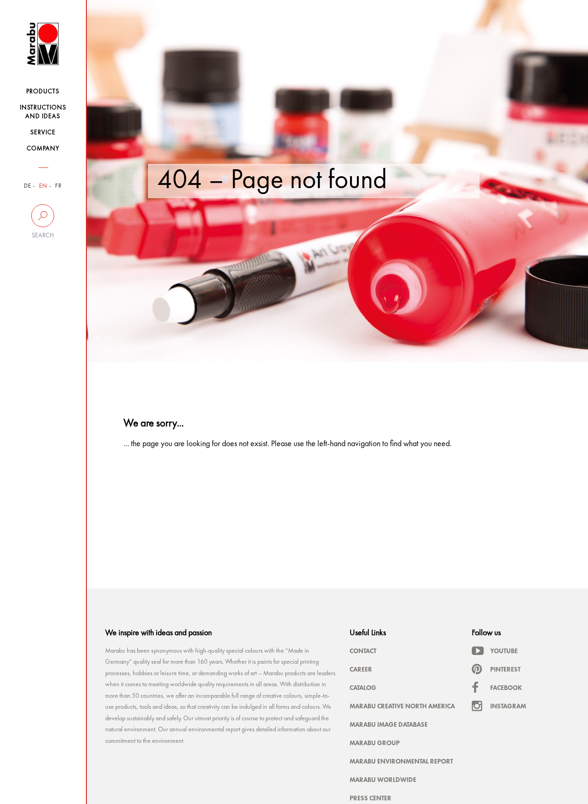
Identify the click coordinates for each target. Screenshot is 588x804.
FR (58, 186)
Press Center (370, 798)
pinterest (505, 669)
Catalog (363, 687)
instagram (508, 706)
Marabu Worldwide (383, 779)
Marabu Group (375, 743)
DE (27, 186)
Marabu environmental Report (401, 761)
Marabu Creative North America (402, 706)
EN (43, 186)
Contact (363, 651)
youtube (504, 651)
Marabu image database (389, 724)
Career (361, 669)
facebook (506, 687)
